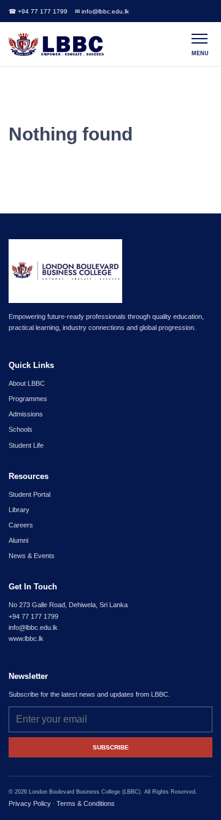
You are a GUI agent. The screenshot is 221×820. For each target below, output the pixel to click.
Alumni (18, 540)
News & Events (32, 555)
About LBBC (27, 383)
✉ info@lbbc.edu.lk (102, 11)
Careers (21, 525)
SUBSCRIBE (111, 747)
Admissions (26, 414)
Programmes (28, 398)
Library (19, 509)
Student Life (26, 445)
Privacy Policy (30, 803)
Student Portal (29, 494)
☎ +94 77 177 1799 (38, 11)
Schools (21, 429)
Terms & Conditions (85, 803)
